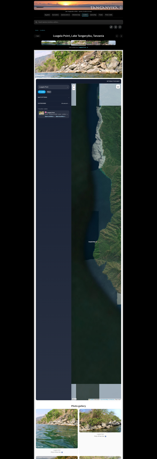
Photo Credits (108, 15)
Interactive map (76, 15)
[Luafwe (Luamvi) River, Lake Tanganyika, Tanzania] (48, 43)
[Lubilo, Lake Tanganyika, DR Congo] (108, 43)
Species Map (93, 15)
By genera (47, 15)
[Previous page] (117, 36)
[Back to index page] (37, 36)
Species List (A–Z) (65, 15)
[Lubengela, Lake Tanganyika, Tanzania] (93, 43)
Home (36, 30)
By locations (55, 15)
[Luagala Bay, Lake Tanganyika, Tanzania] (63, 43)
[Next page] (121, 36)
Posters (101, 15)
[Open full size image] (57, 428)
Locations (85, 15)
